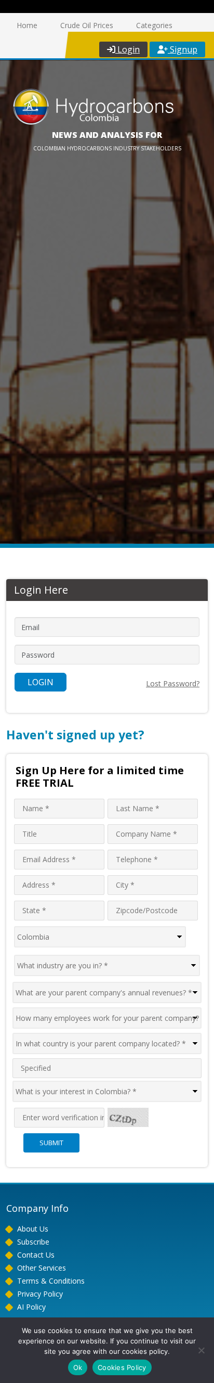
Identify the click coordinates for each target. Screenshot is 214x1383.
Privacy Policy (40, 1294)
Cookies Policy (122, 1367)
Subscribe (33, 1242)
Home (27, 25)
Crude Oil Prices (86, 25)
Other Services (41, 1268)
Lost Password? (172, 683)
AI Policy (31, 1307)
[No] (201, 1350)
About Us (32, 1229)
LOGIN (41, 682)
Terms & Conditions (51, 1281)
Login (127, 49)
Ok (78, 1367)
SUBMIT (51, 1142)
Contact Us (36, 1255)
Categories (154, 25)
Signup (182, 49)
